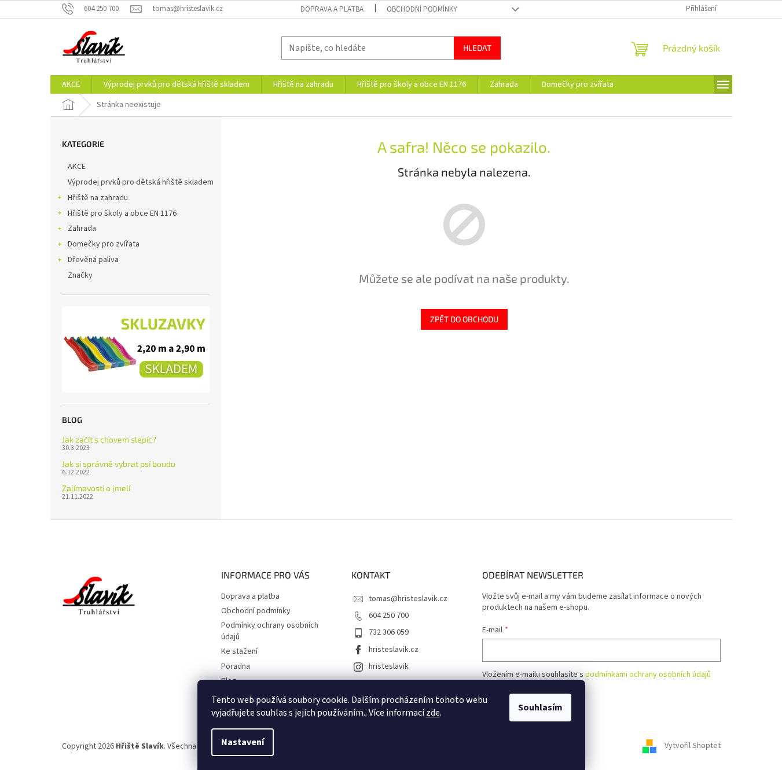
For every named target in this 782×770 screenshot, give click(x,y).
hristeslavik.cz (393, 649)
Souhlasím (540, 707)
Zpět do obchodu (464, 319)
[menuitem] (70, 84)
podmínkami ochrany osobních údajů (648, 674)
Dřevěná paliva (93, 260)
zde (433, 712)
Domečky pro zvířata (103, 244)
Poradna (235, 666)
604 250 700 (389, 615)
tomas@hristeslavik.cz (408, 599)
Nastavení (242, 742)
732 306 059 (389, 632)
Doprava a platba (332, 9)
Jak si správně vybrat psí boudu (118, 463)
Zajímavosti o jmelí (96, 488)
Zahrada (82, 228)
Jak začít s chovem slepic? (109, 439)
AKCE (77, 166)
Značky (80, 275)
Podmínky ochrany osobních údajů (269, 631)
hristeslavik (389, 666)
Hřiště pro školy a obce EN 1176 (122, 213)
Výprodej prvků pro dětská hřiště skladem (141, 182)
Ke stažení (239, 651)
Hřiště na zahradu (98, 198)
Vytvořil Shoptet (692, 746)
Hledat (477, 48)
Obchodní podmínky (422, 9)
